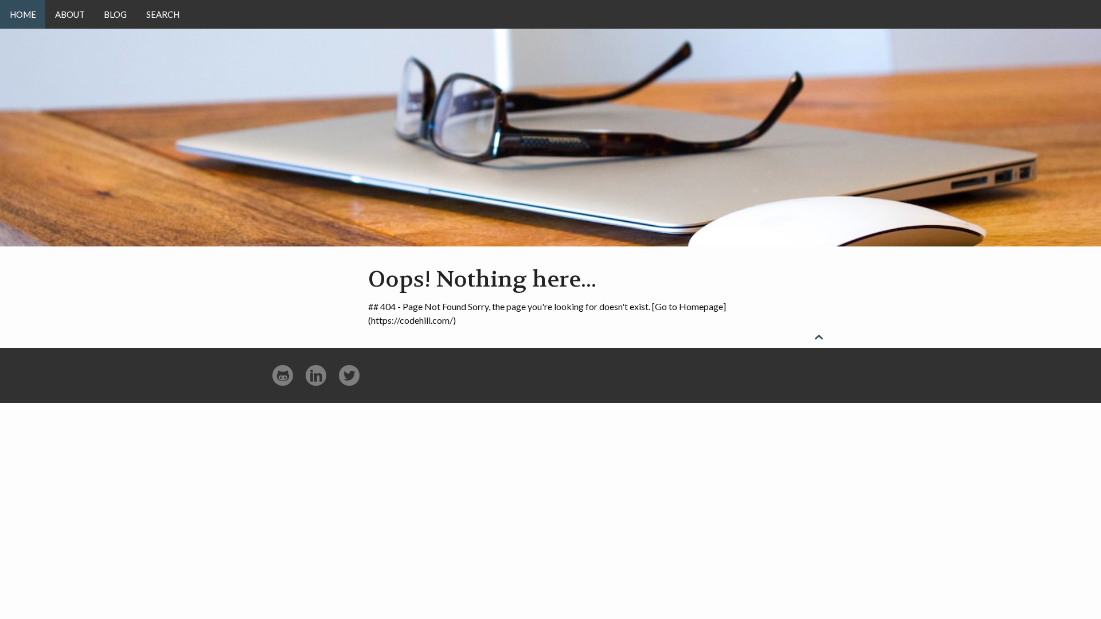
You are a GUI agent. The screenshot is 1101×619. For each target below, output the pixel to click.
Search (162, 14)
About (70, 14)
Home (23, 14)
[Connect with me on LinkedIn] (316, 375)
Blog (115, 14)
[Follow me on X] (349, 375)
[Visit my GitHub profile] (282, 375)
